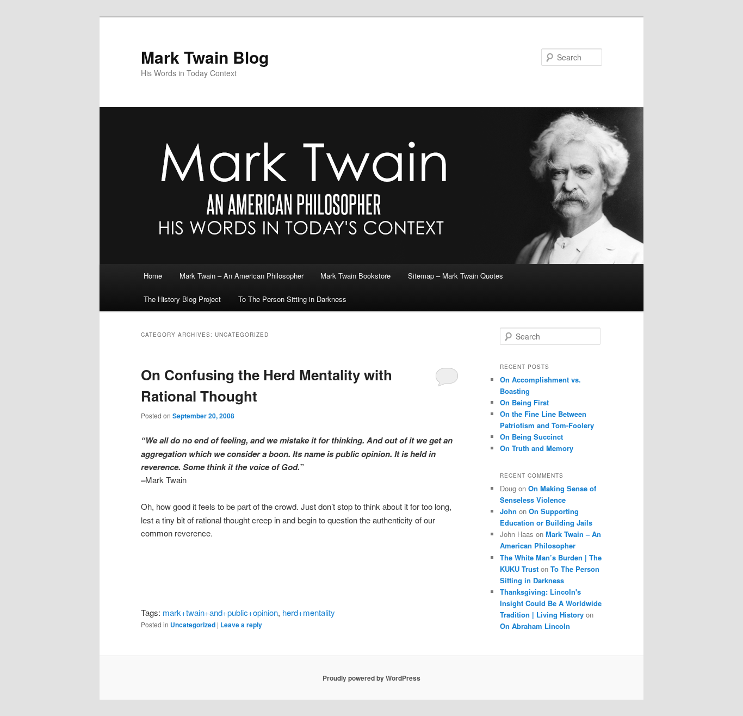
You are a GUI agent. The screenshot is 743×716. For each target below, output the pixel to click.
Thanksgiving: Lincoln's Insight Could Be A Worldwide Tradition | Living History (551, 603)
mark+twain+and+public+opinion (220, 612)
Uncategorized (192, 624)
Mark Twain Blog (205, 57)
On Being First (524, 402)
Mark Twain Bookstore (355, 275)
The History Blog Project (182, 299)
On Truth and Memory (536, 448)
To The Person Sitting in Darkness (292, 299)
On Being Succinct (531, 436)
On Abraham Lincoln (535, 626)
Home (153, 275)
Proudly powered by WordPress (371, 678)
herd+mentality (308, 612)
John (508, 511)
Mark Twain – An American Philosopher (241, 275)
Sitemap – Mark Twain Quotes (455, 275)
